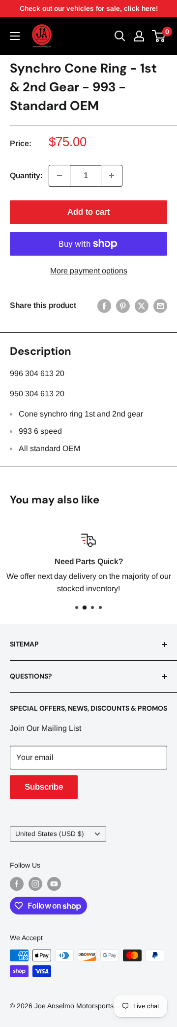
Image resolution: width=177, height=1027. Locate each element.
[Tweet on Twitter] (141, 305)
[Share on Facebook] (104, 305)
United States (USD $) (49, 833)
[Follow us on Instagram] (35, 884)
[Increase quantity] (111, 175)
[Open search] (120, 36)
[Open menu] (15, 36)
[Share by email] (160, 305)
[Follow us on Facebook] (17, 884)
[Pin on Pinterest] (123, 305)
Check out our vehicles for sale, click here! (89, 8)
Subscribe (44, 787)
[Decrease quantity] (59, 175)
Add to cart (88, 212)
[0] (159, 36)
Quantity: (26, 175)
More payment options (88, 270)
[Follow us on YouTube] (54, 884)
